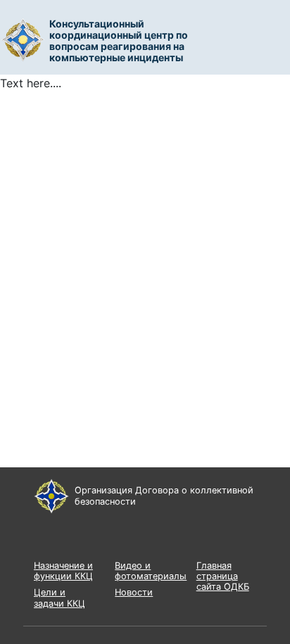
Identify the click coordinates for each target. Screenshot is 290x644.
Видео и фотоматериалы (151, 570)
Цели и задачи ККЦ (59, 597)
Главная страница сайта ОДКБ (222, 576)
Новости (134, 592)
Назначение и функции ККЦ (63, 570)
